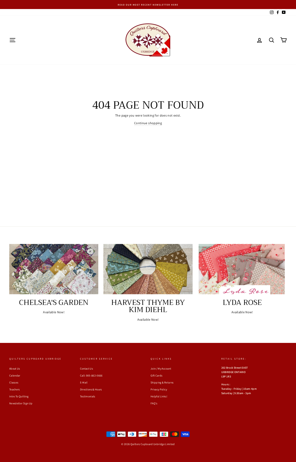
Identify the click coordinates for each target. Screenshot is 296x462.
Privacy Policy (159, 389)
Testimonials (87, 396)
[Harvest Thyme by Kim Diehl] (147, 269)
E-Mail (84, 382)
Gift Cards (157, 375)
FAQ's (154, 403)
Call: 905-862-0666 (91, 375)
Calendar (14, 375)
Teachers (14, 389)
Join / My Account (161, 368)
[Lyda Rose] (242, 269)
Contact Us (86, 368)
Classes (13, 382)
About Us (14, 368)
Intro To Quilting (18, 396)
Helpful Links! (159, 396)
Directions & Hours (91, 389)
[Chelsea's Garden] (53, 269)
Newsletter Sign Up (20, 403)
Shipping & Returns (162, 382)
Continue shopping (148, 123)
